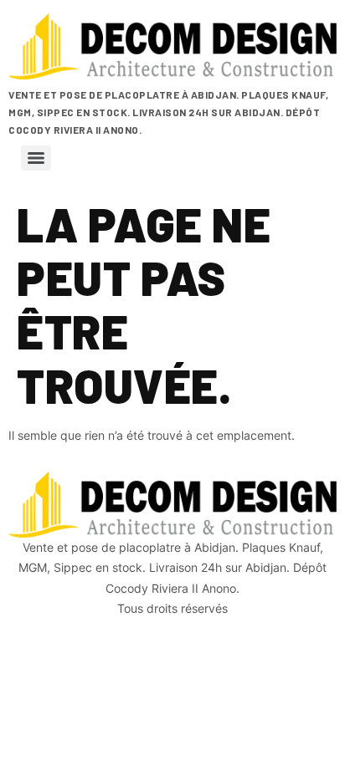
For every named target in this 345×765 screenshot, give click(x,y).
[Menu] (36, 158)
